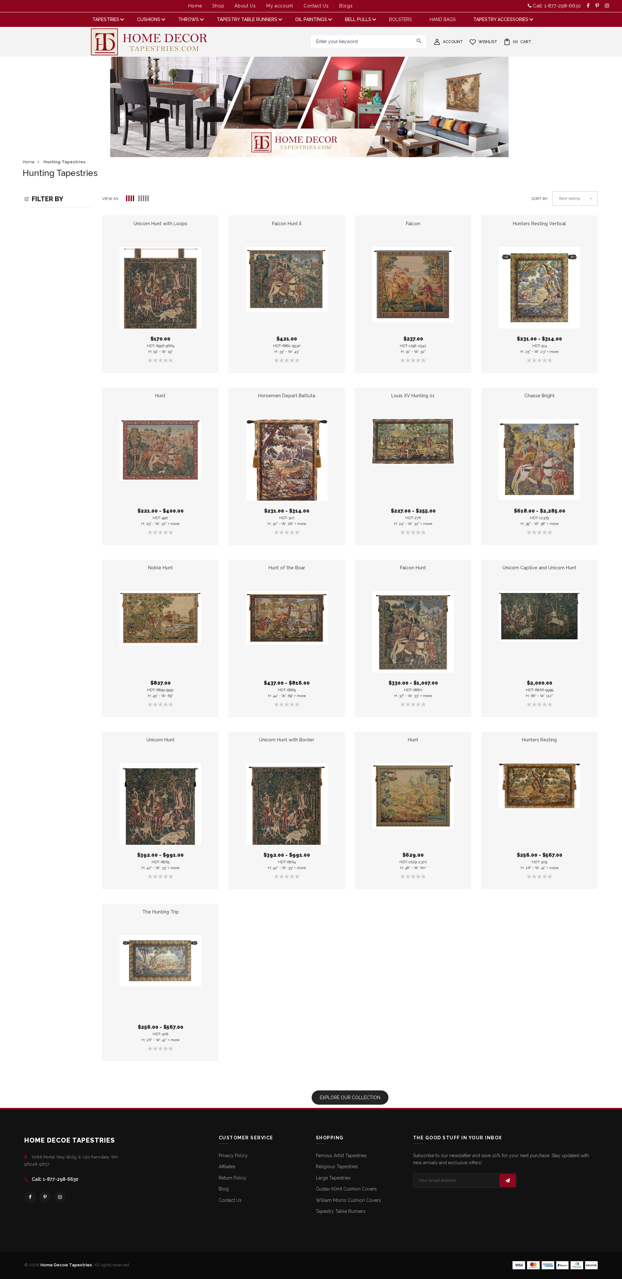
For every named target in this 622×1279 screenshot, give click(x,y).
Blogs (346, 5)
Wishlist (487, 42)
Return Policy (233, 1177)
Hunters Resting (539, 739)
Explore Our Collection (350, 1097)
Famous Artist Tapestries (341, 1155)
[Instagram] (60, 1197)
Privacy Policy (233, 1155)
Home (195, 5)
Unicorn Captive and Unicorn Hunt (539, 567)
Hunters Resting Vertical (539, 223)
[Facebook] (30, 1197)
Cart (522, 42)
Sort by (539, 198)
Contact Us (316, 5)
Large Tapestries (333, 1177)
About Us (245, 5)
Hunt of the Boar (287, 567)
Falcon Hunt (413, 567)
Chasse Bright (539, 395)
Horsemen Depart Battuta (286, 395)
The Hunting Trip (160, 911)
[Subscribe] (508, 1180)
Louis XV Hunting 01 (413, 395)
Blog (224, 1189)
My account (279, 5)
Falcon (413, 223)
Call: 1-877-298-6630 (556, 6)
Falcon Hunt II (286, 223)
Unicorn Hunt (160, 739)
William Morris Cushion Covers (348, 1200)
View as (110, 198)
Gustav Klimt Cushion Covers (346, 1189)
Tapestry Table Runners (340, 1211)
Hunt (160, 395)
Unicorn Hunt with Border (286, 739)
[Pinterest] (45, 1197)
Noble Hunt (160, 567)
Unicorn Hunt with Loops (160, 223)
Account (453, 42)
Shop (218, 5)
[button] (130, 198)
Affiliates (227, 1166)
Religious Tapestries (337, 1166)
